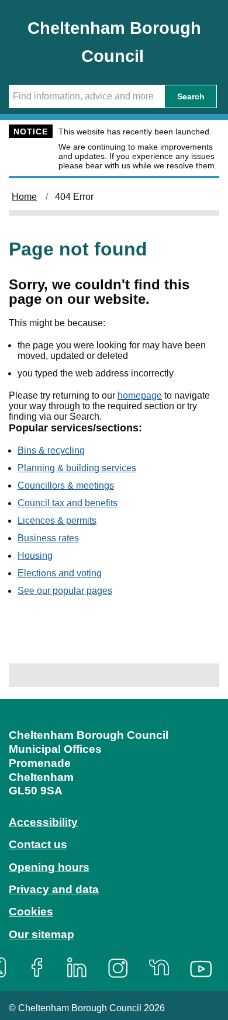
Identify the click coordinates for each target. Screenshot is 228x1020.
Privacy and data (54, 889)
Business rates (48, 538)
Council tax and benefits (68, 503)
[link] (114, 843)
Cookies (31, 911)
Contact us (38, 844)
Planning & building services (77, 468)
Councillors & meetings (66, 485)
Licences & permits (57, 520)
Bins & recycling (51, 450)
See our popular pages (65, 591)
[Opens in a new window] (41, 967)
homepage (140, 395)
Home (24, 197)
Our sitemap (41, 934)
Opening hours (49, 867)
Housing (35, 556)
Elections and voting (60, 573)
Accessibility (43, 822)
